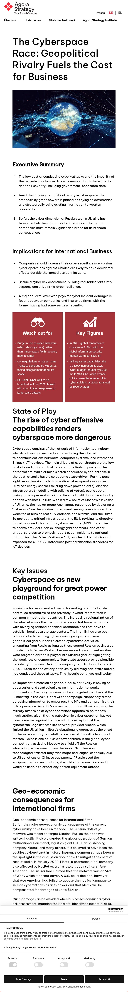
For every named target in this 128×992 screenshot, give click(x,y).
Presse (100, 13)
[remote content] (64, 357)
